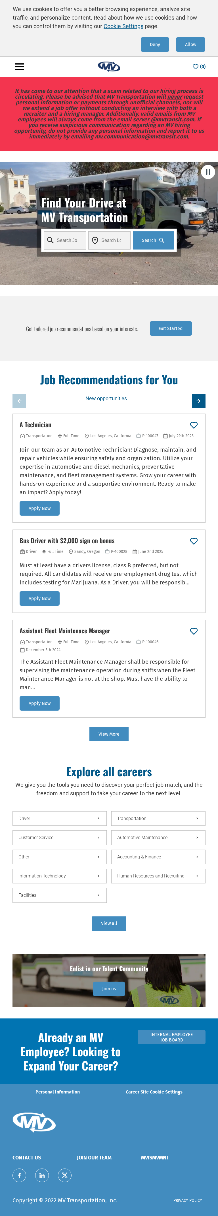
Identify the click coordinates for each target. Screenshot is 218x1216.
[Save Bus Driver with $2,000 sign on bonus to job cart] (193, 541)
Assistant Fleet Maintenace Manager (65, 631)
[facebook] (19, 1175)
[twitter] (65, 1175)
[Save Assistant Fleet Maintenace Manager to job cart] (193, 631)
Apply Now (40, 508)
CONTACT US (26, 1158)
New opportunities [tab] (106, 398)
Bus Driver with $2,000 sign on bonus (67, 541)
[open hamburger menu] (19, 67)
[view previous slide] (19, 401)
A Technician (35, 425)
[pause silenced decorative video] (208, 172)
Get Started (171, 328)
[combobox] (65, 240)
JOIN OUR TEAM (94, 1158)
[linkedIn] (42, 1175)
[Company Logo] (109, 66)
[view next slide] (199, 401)
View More (109, 734)
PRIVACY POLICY (187, 1200)
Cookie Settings (123, 26)
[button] (109, 923)
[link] (109, 988)
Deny (155, 44)
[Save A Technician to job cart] (193, 425)
